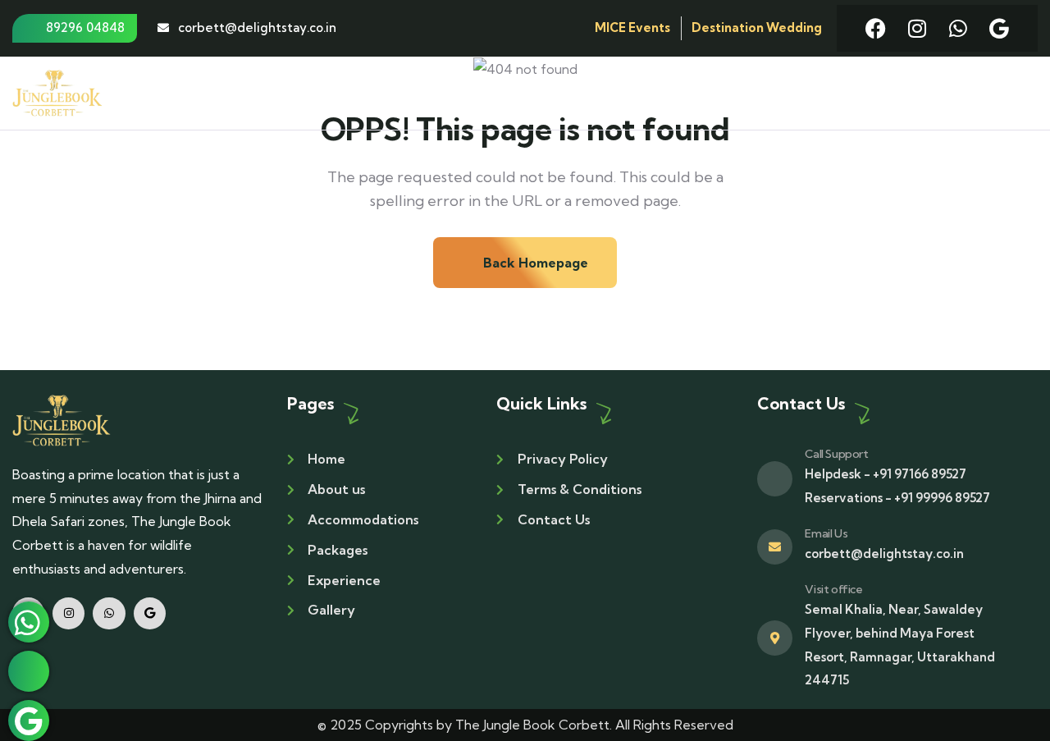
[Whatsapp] (957, 28)
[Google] (998, 28)
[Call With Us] (28, 671)
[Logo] (57, 93)
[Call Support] (774, 478)
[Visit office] (774, 638)
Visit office (833, 589)
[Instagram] (916, 28)
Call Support (836, 453)
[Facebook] (875, 28)
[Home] (61, 420)
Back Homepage (534, 262)
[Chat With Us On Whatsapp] (28, 622)
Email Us (826, 533)
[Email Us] (774, 547)
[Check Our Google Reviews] (28, 720)
